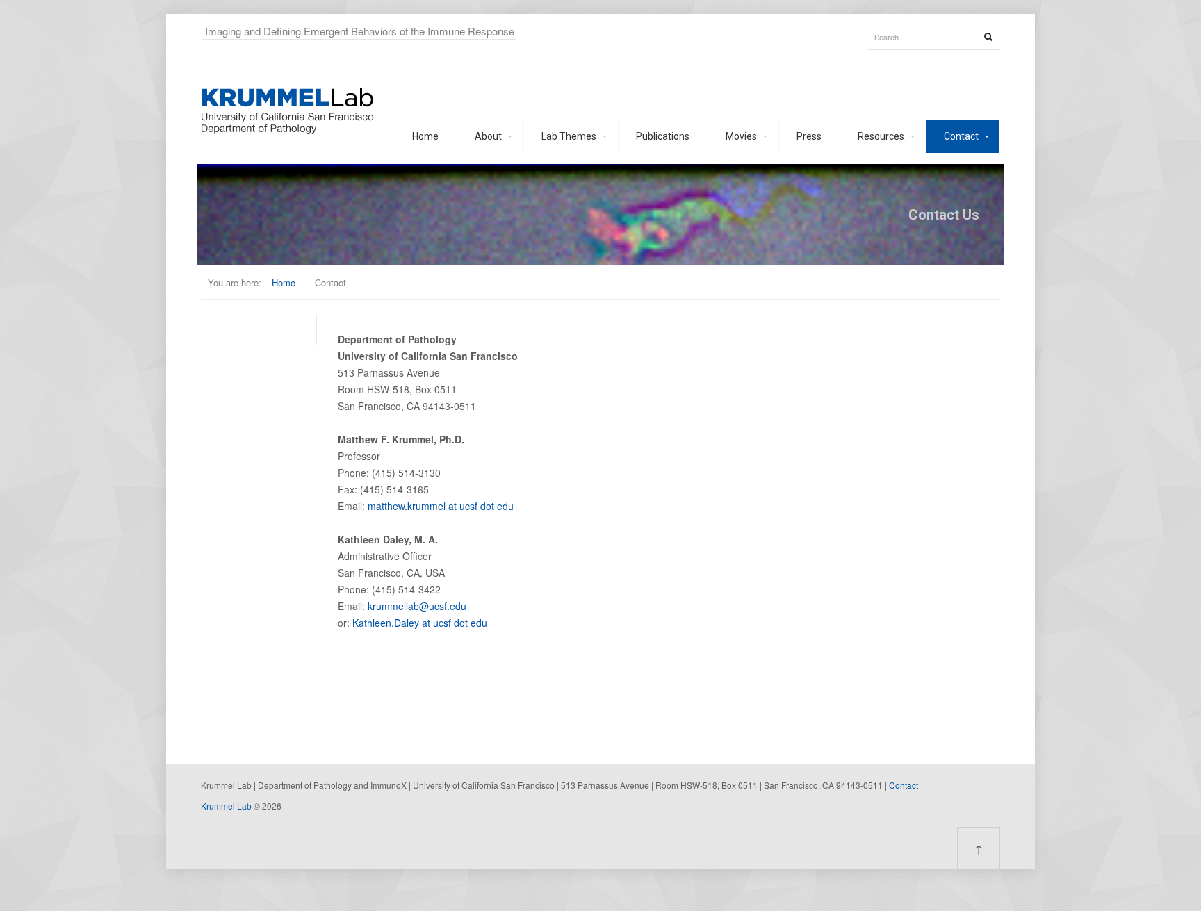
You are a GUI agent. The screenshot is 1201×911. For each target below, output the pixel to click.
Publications (662, 136)
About (488, 136)
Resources (881, 136)
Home (425, 136)
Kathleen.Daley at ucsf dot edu (419, 623)
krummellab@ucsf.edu (417, 606)
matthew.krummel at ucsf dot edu (441, 506)
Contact (961, 136)
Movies (741, 136)
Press (809, 136)
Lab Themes (568, 136)
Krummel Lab (226, 806)
